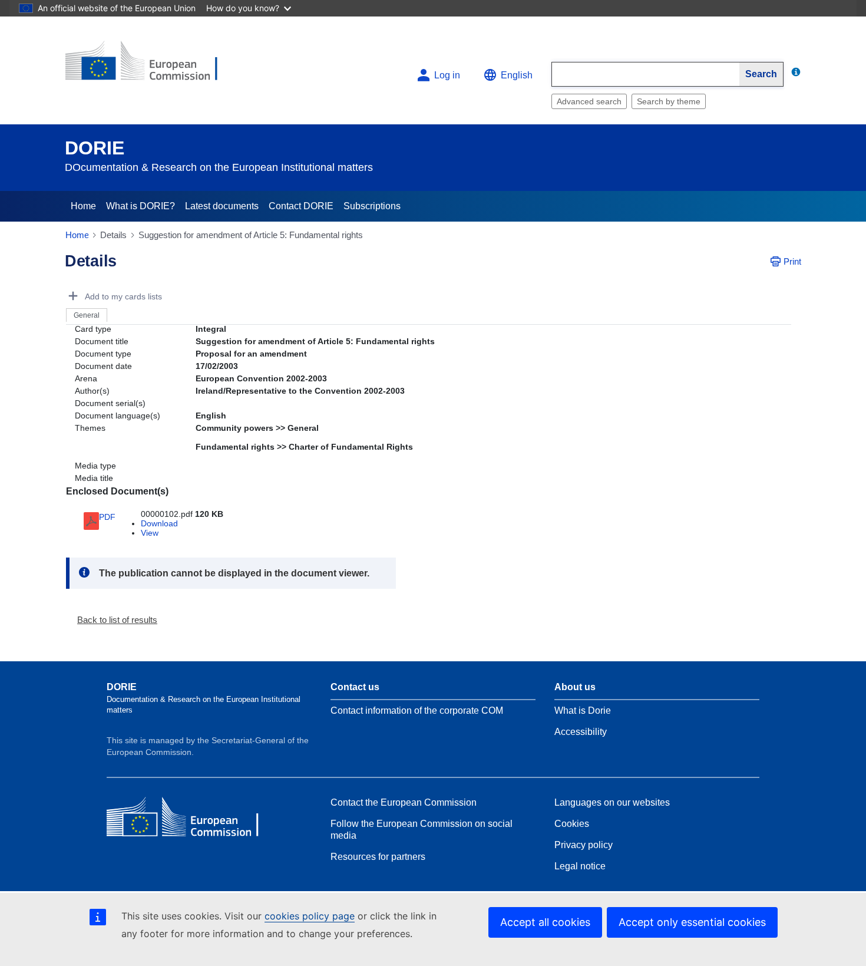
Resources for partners (377, 857)
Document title (101, 341)
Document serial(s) (110, 403)
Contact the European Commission (403, 802)
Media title (94, 478)
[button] (112, 619)
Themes (90, 428)
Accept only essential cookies (692, 922)
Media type (95, 465)
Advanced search (589, 101)
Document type (103, 353)
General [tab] (87, 315)
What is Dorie (582, 710)
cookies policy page (310, 916)
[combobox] (645, 74)
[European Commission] (150, 66)
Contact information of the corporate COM (416, 710)
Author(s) (92, 390)
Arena (86, 378)
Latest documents (222, 206)
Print (792, 261)
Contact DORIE (301, 206)
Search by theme (668, 101)
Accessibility (580, 732)
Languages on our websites (612, 802)
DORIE (94, 148)
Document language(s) (117, 415)
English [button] (517, 75)
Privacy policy (583, 845)
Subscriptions (372, 206)
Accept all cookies (545, 922)
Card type (93, 329)
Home (83, 206)
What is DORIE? (140, 206)
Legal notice (580, 866)
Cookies (571, 824)
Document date (103, 366)
